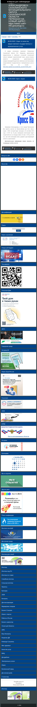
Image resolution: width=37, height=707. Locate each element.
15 (14, 465)
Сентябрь (15, 36)
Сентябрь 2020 (18, 457)
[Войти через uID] (14, 159)
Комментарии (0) (27, 72)
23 (16, 467)
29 (14, 469)
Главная (4, 36)
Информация (7, 71)
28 (12, 469)
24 (18, 467)
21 (12, 467)
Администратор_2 (8, 72)
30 (16, 469)
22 (14, 467)
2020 (9, 36)
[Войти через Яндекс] (20, 159)
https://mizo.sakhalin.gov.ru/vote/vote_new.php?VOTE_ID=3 (17, 66)
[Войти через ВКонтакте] (17, 159)
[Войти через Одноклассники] (23, 159)
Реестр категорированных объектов (18, 436)
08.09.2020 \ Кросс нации (16, 79)
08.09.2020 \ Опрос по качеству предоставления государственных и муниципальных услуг (20, 43)
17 (18, 465)
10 (18, 463)
